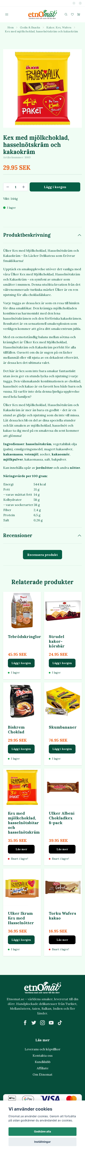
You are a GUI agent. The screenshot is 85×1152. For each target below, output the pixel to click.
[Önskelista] (72, 14)
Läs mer (21, 849)
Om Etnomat (42, 1074)
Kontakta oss (43, 1055)
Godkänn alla (42, 1131)
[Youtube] (51, 1022)
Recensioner (17, 535)
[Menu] (6, 14)
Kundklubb (42, 1062)
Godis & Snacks (30, 27)
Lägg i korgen (21, 663)
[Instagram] (42, 1022)
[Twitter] (33, 1022)
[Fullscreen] (42, 88)
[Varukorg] (79, 14)
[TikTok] (60, 1022)
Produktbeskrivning (27, 235)
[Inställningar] (74, 3)
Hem (11, 27)
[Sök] (66, 14)
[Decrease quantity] (7, 187)
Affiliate (42, 1068)
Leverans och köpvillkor (42, 1049)
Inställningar (42, 1141)
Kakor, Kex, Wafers (58, 27)
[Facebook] (25, 1022)
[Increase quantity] (23, 187)
